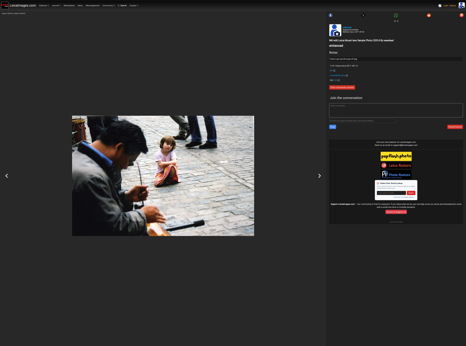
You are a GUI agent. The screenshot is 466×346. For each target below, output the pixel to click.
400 (336, 80)
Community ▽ (108, 5)
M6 (331, 70)
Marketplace (69, 5)
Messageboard (93, 5)
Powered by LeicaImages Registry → (404, 197)
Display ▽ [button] (134, 5)
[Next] (319, 178)
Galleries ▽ (44, 5)
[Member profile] (335, 30)
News (80, 5)
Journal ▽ (56, 5)
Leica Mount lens (338, 75)
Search (411, 193)
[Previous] (6, 178)
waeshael (347, 27)
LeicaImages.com (23, 5)
